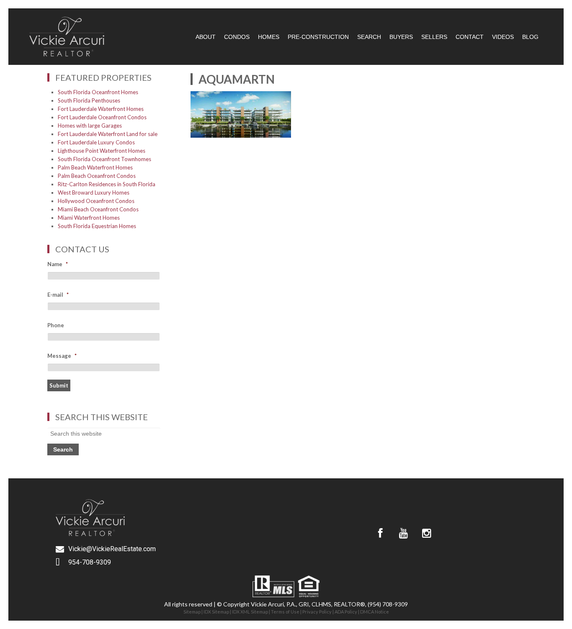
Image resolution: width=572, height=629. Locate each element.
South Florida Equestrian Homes (97, 226)
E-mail (58, 294)
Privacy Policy (317, 611)
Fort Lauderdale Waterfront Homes (101, 108)
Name (57, 264)
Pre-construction (318, 36)
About (206, 36)
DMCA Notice (374, 611)
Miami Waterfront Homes (89, 217)
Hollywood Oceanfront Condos (96, 201)
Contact (470, 36)
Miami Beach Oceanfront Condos (98, 209)
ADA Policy (346, 611)
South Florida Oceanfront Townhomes (104, 159)
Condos (237, 36)
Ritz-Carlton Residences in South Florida (106, 184)
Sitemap (192, 611)
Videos (503, 36)
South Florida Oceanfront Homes (98, 92)
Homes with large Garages (90, 125)
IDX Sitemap (216, 611)
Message (62, 355)
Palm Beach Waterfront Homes (95, 167)
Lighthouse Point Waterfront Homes (101, 150)
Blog (530, 36)
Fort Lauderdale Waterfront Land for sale (107, 134)
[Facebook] (380, 533)
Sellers (434, 36)
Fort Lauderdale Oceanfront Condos (102, 117)
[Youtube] (403, 533)
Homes (268, 36)
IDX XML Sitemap (250, 611)
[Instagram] (426, 533)
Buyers (401, 36)
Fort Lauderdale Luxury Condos (96, 142)
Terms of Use (285, 611)
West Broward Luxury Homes (93, 192)
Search (369, 36)
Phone (55, 325)
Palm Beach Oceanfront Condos (97, 175)
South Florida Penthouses (89, 100)
